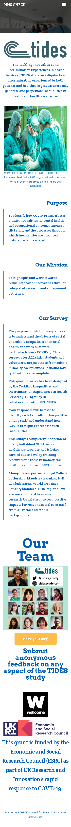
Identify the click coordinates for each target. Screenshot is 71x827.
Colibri (38, 816)
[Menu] (64, 4)
